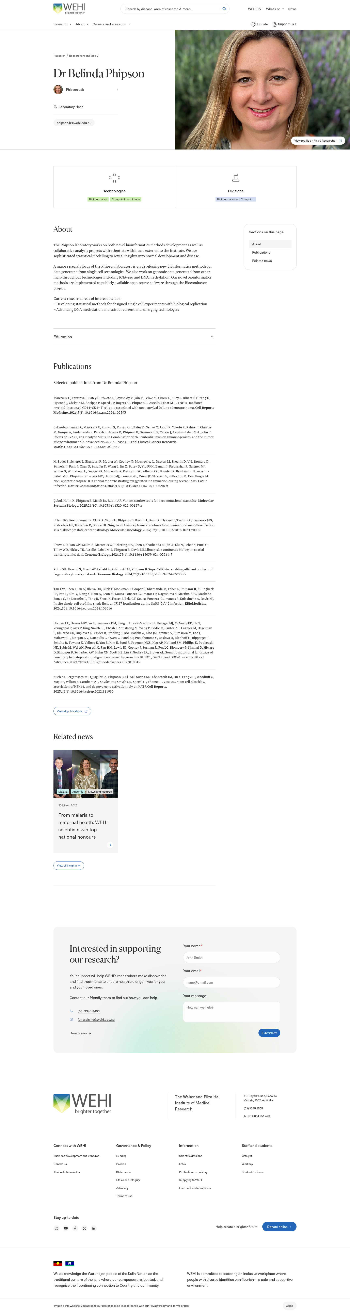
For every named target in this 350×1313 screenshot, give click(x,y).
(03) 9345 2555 (253, 1108)
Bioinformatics (98, 199)
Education (62, 337)
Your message (194, 995)
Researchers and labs (82, 55)
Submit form (269, 1033)
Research (59, 55)
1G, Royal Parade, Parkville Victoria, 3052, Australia (260, 1098)
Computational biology (126, 199)
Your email (192, 970)
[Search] (224, 9)
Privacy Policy (158, 1305)
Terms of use (181, 1305)
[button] (270, 244)
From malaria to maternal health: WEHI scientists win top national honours (83, 825)
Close (289, 1305)
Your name (192, 945)
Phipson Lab (75, 89)
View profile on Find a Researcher (315, 140)
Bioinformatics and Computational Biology (236, 199)
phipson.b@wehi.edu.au (74, 122)
